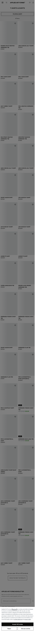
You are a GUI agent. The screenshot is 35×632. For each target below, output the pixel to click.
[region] (17, 619)
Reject (9, 629)
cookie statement (18, 619)
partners (14, 609)
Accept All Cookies (17, 624)
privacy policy (28, 619)
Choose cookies (25, 629)
